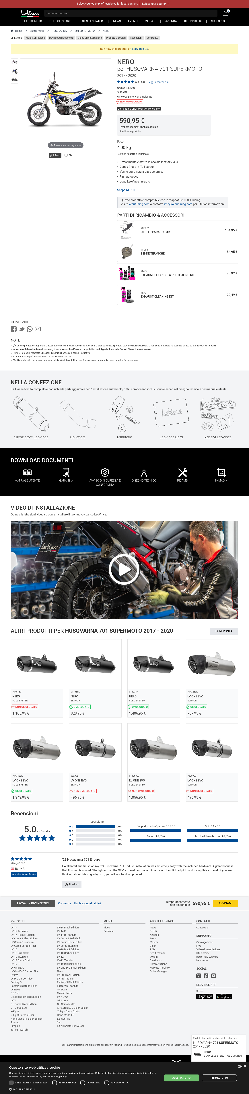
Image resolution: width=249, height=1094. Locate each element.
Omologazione (204, 942)
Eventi (153, 931)
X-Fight (15, 1011)
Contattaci (202, 927)
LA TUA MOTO (33, 21)
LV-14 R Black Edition (23, 934)
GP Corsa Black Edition (24, 1004)
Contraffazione (158, 964)
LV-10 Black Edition (68, 949)
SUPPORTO (218, 21)
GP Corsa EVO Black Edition (72, 1007)
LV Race (15, 989)
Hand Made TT (65, 1015)
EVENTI (133, 21)
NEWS (117, 21)
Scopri (199, 991)
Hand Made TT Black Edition (26, 1018)
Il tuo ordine (203, 953)
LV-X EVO (62, 996)
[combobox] (240, 1066)
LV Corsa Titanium (67, 945)
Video (107, 927)
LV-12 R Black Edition (69, 964)
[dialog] (124, 1078)
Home (18, 30)
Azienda (154, 934)
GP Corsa (62, 1000)
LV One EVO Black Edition (71, 967)
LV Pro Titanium (66, 978)
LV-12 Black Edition (21, 960)
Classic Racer (64, 993)
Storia (153, 938)
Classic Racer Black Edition (26, 996)
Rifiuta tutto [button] (219, 1077)
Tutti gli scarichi (19, 1029)
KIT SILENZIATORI (92, 21)
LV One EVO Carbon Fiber (25, 971)
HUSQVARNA (59, 30)
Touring (15, 1022)
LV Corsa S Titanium (22, 942)
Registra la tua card (207, 956)
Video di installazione (208, 949)
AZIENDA (171, 21)
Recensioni (136, 37)
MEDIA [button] (149, 21)
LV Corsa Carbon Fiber (23, 945)
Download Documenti (61, 37)
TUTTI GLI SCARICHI (61, 21)
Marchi (154, 942)
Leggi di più (62, 1076)
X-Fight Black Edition (68, 1011)
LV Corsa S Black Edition (24, 938)
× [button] (245, 1066)
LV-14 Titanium (19, 931)
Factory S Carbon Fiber (24, 985)
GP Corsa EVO (19, 1007)
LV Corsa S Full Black (69, 938)
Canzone (109, 931)
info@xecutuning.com (178, 204)
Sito (59, 1022)
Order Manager (158, 971)
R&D (152, 949)
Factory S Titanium (67, 985)
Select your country (154, 3)
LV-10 (14, 949)
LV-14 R (61, 931)
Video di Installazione (90, 37)
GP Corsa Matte (66, 1004)
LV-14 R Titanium (66, 934)
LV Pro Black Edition (68, 974)
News (153, 927)
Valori (153, 945)
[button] (83, 1089)
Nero (60, 971)
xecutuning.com (139, 204)
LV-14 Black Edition (68, 927)
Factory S (16, 982)
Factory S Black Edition (70, 982)
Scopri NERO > (126, 190)
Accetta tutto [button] (181, 1077)
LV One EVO (17, 967)
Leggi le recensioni (158, 82)
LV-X (13, 1000)
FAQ (198, 945)
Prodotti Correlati (116, 37)
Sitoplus (15, 1026)
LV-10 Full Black (20, 953)
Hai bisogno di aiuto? (87, 903)
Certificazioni (157, 953)
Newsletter (202, 960)
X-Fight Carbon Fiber (22, 1015)
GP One (15, 993)
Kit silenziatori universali (70, 1026)
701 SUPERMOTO (85, 30)
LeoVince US (140, 49)
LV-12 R (15, 964)
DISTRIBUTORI (193, 21)
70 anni (154, 956)
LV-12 (60, 956)
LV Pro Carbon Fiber (22, 978)
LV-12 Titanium (65, 960)
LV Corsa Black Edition (69, 942)
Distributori (156, 960)
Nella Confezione (35, 37)
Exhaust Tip (63, 1018)
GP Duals (62, 989)
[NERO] (14, 62)
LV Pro (14, 974)
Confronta (152, 37)
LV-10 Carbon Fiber (68, 953)
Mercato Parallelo (160, 967)
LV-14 (14, 927)
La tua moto (37, 30)
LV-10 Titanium (19, 956)
